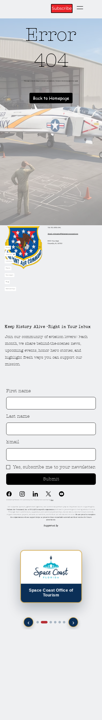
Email (12, 441)
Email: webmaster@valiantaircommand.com (63, 233)
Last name (18, 416)
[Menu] (80, 7)
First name (18, 390)
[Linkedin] (35, 494)
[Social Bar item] (48, 494)
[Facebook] (9, 494)
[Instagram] (22, 494)
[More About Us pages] (14, 254)
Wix (52, 499)
